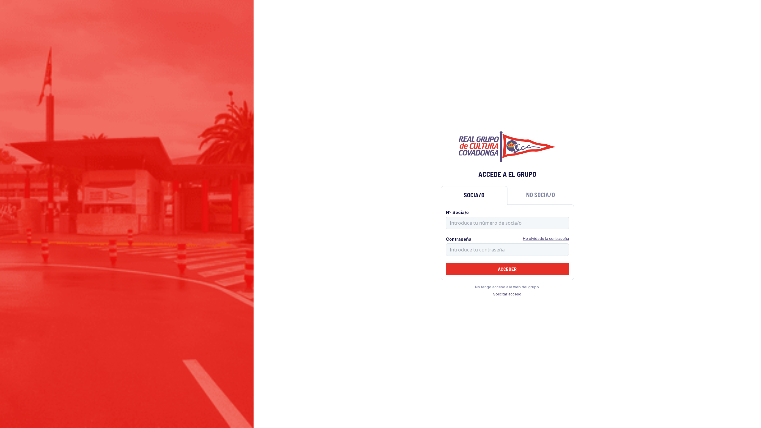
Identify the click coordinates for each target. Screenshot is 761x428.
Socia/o (474, 195)
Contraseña (458, 239)
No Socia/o (540, 194)
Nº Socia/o (457, 212)
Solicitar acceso (507, 294)
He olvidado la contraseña (546, 238)
